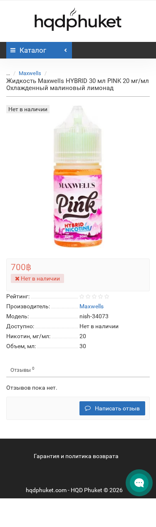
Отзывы (22, 369)
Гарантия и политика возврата (76, 456)
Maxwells (30, 73)
